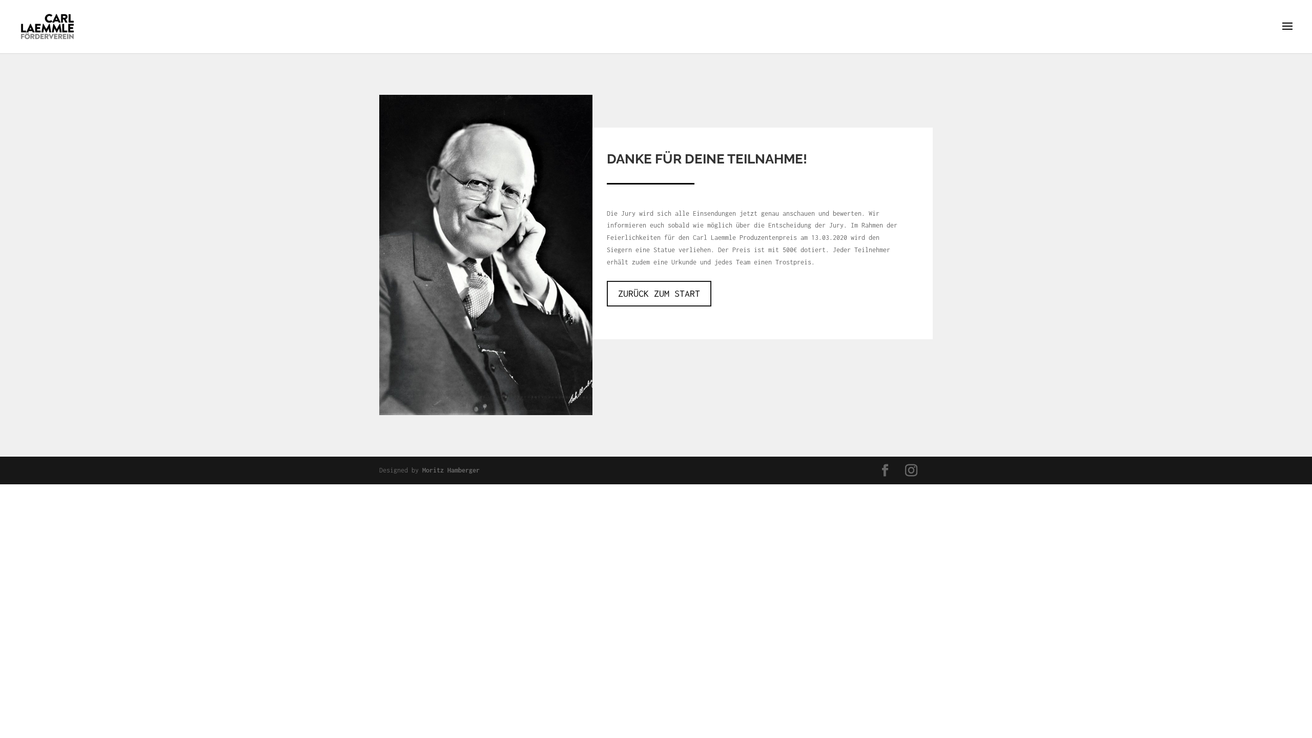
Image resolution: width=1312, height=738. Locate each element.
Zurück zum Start (659, 293)
